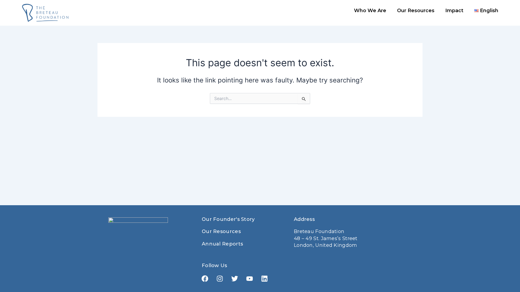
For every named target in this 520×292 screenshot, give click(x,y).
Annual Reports (222, 244)
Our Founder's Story (228, 219)
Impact (454, 11)
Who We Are (370, 11)
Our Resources (415, 11)
